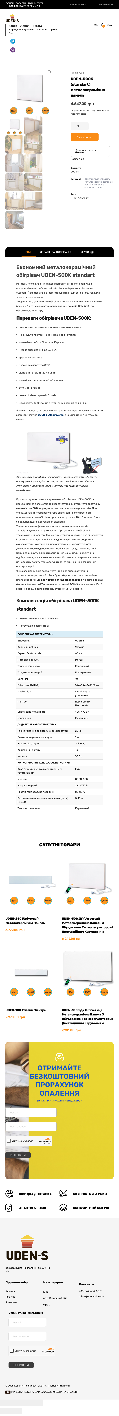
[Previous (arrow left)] (5, 1411)
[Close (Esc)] (5, 1403)
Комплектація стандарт (96, 179)
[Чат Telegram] (12, 41)
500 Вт (84, 197)
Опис (28, 252)
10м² (76, 197)
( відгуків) (78, 72)
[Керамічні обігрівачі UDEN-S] (12, 18)
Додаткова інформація (55, 252)
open (48, 72)
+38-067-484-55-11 (90, 1291)
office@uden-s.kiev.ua (91, 1296)
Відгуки (86, 252)
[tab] (29, 252)
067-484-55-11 (106, 4)
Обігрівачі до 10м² (93, 187)
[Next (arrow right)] (16, 1411)
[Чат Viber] (12, 49)
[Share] (16, 1403)
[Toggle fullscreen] (27, 1403)
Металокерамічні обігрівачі (98, 182)
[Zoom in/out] (38, 1403)
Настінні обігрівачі (94, 184)
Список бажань (78, 4)
